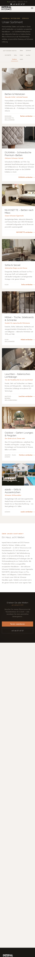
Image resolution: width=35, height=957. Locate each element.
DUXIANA (28, 50)
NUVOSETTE (8, 55)
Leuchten (28, 55)
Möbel (21, 55)
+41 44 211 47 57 (17, 631)
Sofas (15, 55)
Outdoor (14, 59)
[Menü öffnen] (32, 8)
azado (21, 59)
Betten (21, 50)
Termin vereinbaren (17, 624)
